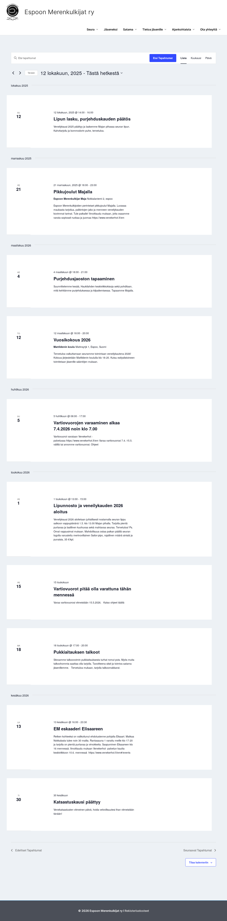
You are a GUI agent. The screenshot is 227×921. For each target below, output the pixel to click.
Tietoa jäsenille (152, 29)
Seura (91, 29)
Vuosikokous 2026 (72, 340)
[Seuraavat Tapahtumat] (20, 73)
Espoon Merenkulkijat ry (59, 12)
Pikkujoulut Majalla (73, 192)
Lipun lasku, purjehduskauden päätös (92, 119)
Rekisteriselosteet (137, 910)
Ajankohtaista (181, 29)
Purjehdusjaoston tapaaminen (84, 279)
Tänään (31, 72)
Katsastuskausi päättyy (77, 802)
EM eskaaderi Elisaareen (78, 729)
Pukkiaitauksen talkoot (77, 652)
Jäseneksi (110, 29)
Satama (128, 29)
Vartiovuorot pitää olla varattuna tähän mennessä (92, 592)
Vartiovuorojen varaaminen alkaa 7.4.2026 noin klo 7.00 (87, 426)
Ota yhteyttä (208, 29)
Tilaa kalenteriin (198, 862)
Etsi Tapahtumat (163, 58)
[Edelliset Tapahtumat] (13, 73)
